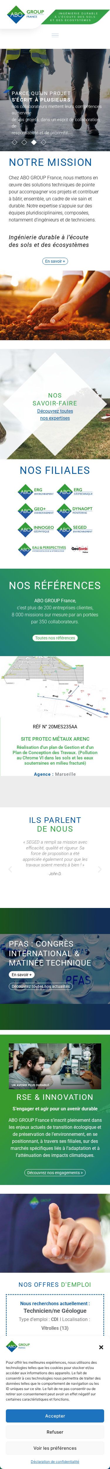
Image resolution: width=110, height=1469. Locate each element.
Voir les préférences (55, 1448)
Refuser (55, 1432)
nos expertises (55, 418)
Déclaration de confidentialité (55, 1461)
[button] (101, 1347)
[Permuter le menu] (55, 35)
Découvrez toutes (55, 411)
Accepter (55, 1416)
